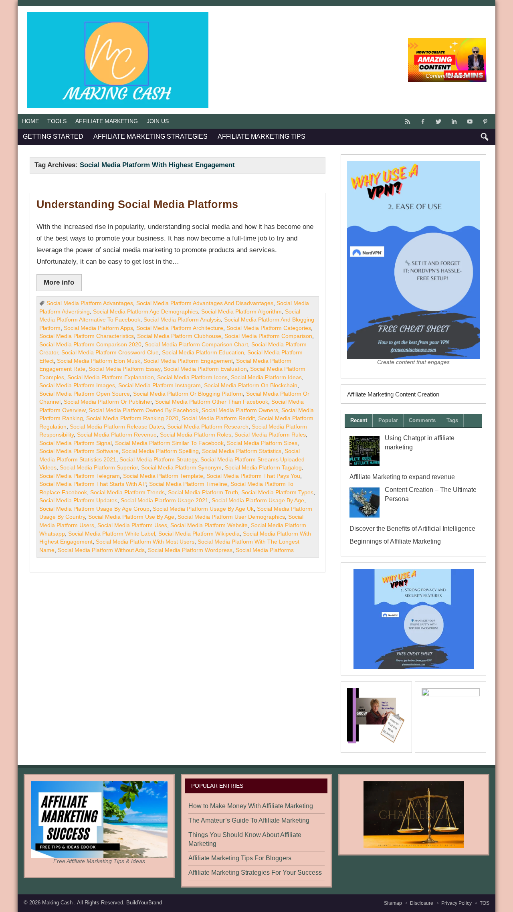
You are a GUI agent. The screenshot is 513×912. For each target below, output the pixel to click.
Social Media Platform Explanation (110, 377)
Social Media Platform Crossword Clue (110, 353)
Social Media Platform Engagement (188, 361)
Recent (358, 420)
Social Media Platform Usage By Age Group (94, 509)
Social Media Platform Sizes (262, 443)
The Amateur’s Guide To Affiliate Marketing (248, 820)
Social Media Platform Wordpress (190, 550)
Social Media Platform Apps (98, 328)
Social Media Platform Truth (203, 492)
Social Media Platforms (265, 550)
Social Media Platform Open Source (84, 394)
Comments (422, 420)
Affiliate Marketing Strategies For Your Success (255, 872)
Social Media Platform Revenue (117, 435)
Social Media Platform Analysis (182, 320)
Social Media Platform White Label (111, 534)
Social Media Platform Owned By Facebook (143, 410)
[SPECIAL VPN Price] (413, 619)
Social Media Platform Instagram (159, 385)
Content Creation (447, 76)
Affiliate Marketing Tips (261, 136)
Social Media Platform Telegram (79, 476)
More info (59, 282)
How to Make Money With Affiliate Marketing (250, 806)
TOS (484, 903)
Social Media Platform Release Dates (117, 427)
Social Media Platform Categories (268, 328)
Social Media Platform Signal (75, 443)
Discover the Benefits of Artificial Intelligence (412, 528)
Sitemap (393, 903)
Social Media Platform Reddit (218, 418)
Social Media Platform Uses (132, 525)
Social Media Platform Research (207, 427)
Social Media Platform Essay (124, 369)
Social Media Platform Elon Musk (98, 361)
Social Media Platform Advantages (89, 303)
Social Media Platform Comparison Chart (196, 345)
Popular (388, 420)
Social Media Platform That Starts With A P (92, 484)
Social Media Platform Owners (240, 410)
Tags (452, 420)
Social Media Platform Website (209, 525)
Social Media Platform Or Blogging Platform (188, 394)
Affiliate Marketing (106, 121)
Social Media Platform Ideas (266, 377)
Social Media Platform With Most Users (145, 542)
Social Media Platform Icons (192, 377)
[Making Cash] (117, 15)
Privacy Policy (456, 903)
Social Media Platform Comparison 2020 (90, 345)
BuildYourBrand (144, 903)
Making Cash (58, 903)
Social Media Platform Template (163, 476)
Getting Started (53, 136)
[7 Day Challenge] (413, 814)
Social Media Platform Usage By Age (258, 500)
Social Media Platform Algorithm (241, 312)
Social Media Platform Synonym (181, 468)
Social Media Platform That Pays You (253, 476)
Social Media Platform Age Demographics (145, 312)
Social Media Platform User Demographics (231, 517)
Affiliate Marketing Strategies (150, 136)
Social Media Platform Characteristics (86, 336)
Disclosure (421, 903)
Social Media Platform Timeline (188, 484)
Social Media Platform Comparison (268, 336)
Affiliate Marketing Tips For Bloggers (239, 858)
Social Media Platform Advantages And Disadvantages (204, 303)
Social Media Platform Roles (195, 435)
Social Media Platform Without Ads (101, 550)
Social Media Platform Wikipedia (199, 534)
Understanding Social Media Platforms (137, 204)
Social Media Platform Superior (99, 468)
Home (30, 121)
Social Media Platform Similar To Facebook (169, 443)
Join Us (158, 121)
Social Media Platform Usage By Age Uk (203, 509)
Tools (57, 121)
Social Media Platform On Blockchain (250, 385)
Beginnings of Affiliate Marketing (395, 541)
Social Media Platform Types (277, 492)
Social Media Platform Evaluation (205, 369)
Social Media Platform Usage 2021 (164, 500)
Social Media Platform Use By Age (131, 517)
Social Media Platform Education (203, 353)
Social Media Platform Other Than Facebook (211, 402)
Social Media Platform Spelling (160, 451)
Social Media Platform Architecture (179, 328)
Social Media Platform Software (79, 451)
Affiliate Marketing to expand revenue (402, 476)
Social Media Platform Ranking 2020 (132, 418)
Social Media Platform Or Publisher (108, 402)
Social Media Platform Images (77, 385)
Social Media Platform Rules (270, 435)
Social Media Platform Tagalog (263, 468)
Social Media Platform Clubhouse (179, 336)
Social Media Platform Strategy (158, 460)
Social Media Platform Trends (127, 492)
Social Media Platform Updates (78, 500)
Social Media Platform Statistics (241, 451)
